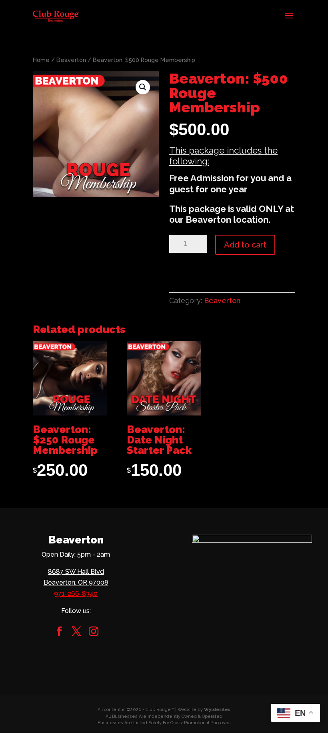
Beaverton (71, 59)
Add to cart (245, 245)
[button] (143, 87)
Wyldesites (217, 709)
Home (41, 59)
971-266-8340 (76, 593)
